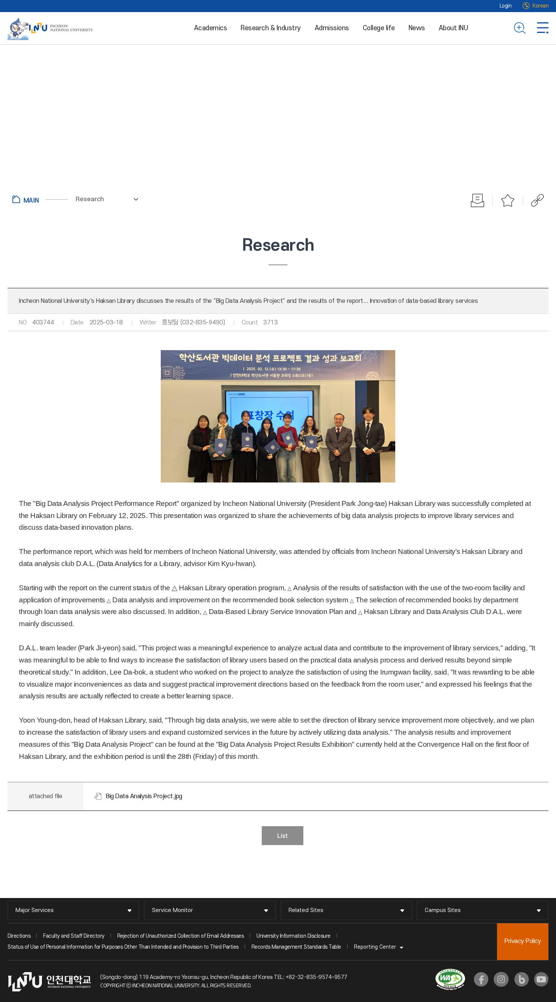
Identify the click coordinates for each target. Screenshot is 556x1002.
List (282, 836)
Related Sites (306, 910)
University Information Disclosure (293, 936)
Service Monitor (172, 910)
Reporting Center (375, 947)
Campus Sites (443, 910)
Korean (540, 6)
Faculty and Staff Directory (73, 936)
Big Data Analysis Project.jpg (144, 796)
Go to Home (40, 199)
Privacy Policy (523, 941)
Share (533, 200)
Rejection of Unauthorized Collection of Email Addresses (180, 936)
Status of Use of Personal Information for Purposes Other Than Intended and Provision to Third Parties (123, 947)
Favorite (508, 200)
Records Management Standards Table (296, 947)
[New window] (481, 979)
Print (478, 200)
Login (506, 6)
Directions (19, 936)
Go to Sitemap (542, 28)
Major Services (35, 910)
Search (520, 28)
